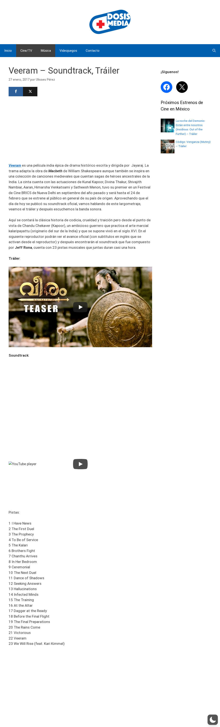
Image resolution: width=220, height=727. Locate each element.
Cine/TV (26, 51)
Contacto (92, 51)
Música (46, 51)
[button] (213, 720)
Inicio (8, 51)
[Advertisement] (80, 129)
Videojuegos (68, 51)
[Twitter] (30, 91)
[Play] (80, 307)
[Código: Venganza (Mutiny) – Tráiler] (167, 152)
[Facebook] (16, 91)
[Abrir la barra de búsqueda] (214, 50)
